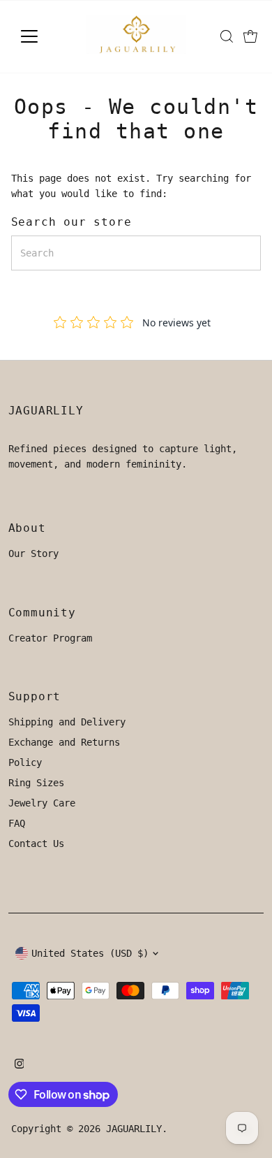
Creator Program (50, 638)
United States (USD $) (90, 953)
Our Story (33, 553)
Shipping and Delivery (67, 722)
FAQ (16, 823)
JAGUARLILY (134, 1128)
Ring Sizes (36, 782)
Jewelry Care (41, 803)
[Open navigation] (40, 36)
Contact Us (36, 843)
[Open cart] (250, 36)
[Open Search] (226, 36)
